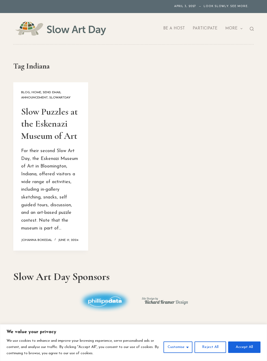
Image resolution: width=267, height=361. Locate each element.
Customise (176, 347)
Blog (25, 92)
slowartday (60, 97)
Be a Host (174, 28)
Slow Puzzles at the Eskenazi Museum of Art (50, 124)
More (231, 28)
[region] (133, 342)
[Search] (252, 29)
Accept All (244, 347)
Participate (205, 28)
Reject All (210, 347)
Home (36, 92)
